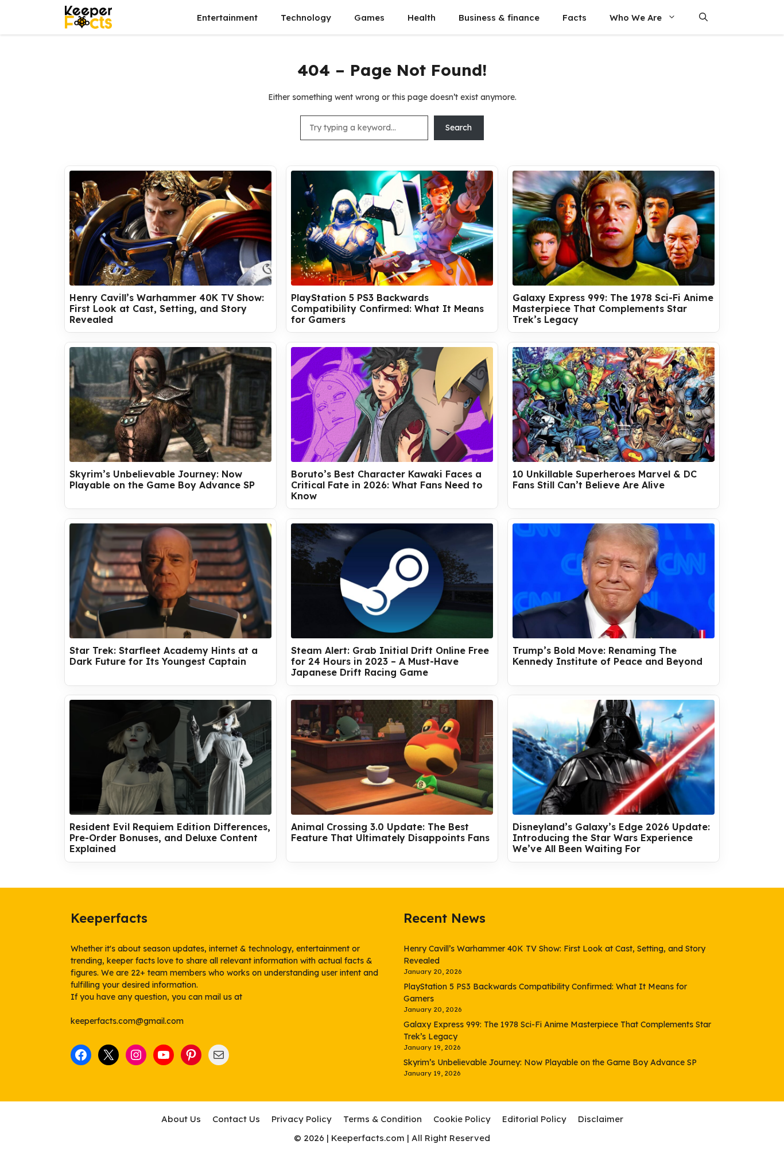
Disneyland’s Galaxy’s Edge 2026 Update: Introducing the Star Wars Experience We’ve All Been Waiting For (611, 838)
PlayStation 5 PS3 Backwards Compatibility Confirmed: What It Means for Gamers (387, 308)
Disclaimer (600, 1118)
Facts (574, 17)
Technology (306, 17)
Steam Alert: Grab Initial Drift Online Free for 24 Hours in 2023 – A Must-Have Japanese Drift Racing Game (390, 661)
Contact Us (236, 1118)
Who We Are (636, 17)
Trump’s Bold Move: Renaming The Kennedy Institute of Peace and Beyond (608, 656)
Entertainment (227, 17)
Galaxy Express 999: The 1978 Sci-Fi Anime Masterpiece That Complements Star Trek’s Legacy (613, 308)
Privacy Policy (301, 1118)
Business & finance (499, 17)
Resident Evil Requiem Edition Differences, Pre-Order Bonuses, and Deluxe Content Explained (169, 838)
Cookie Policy (462, 1118)
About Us (181, 1118)
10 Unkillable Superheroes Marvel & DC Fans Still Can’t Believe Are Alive (605, 480)
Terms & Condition (382, 1118)
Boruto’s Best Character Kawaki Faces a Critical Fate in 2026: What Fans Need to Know (387, 485)
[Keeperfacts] (88, 17)
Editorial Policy (534, 1118)
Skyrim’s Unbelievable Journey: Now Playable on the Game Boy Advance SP (162, 480)
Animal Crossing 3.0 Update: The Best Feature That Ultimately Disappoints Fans (390, 832)
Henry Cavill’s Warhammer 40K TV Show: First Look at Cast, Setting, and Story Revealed (166, 308)
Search (458, 127)
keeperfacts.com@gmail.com (127, 1021)
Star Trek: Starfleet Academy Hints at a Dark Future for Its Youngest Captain (163, 656)
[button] (703, 17)
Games (369, 17)
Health (421, 17)
